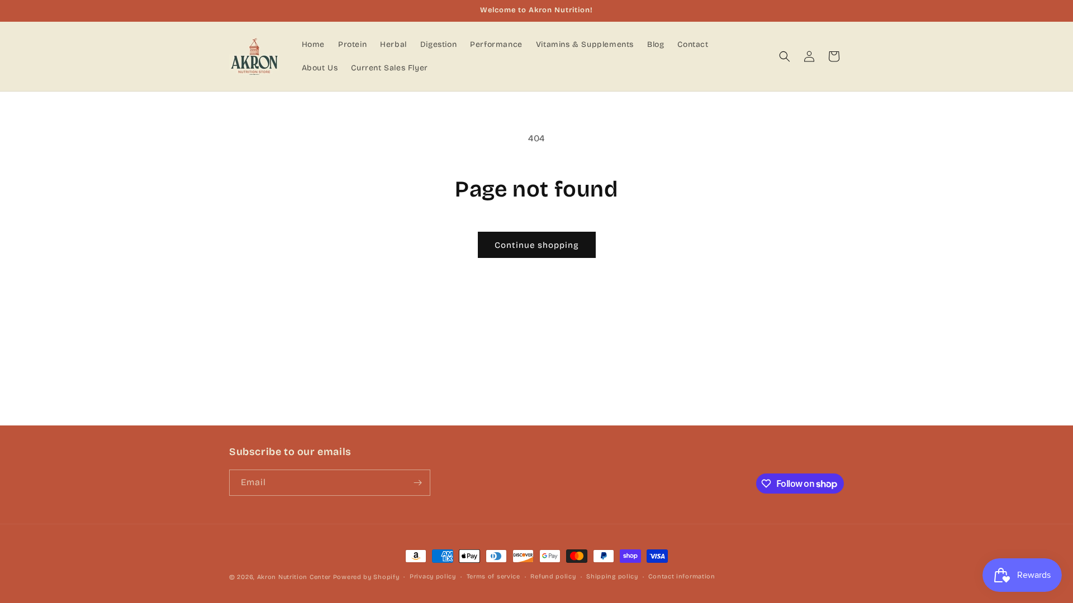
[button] (784, 56)
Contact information (681, 576)
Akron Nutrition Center (294, 577)
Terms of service (493, 576)
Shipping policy (612, 576)
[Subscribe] (417, 483)
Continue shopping (537, 245)
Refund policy (553, 576)
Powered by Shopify (366, 577)
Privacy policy (433, 576)
